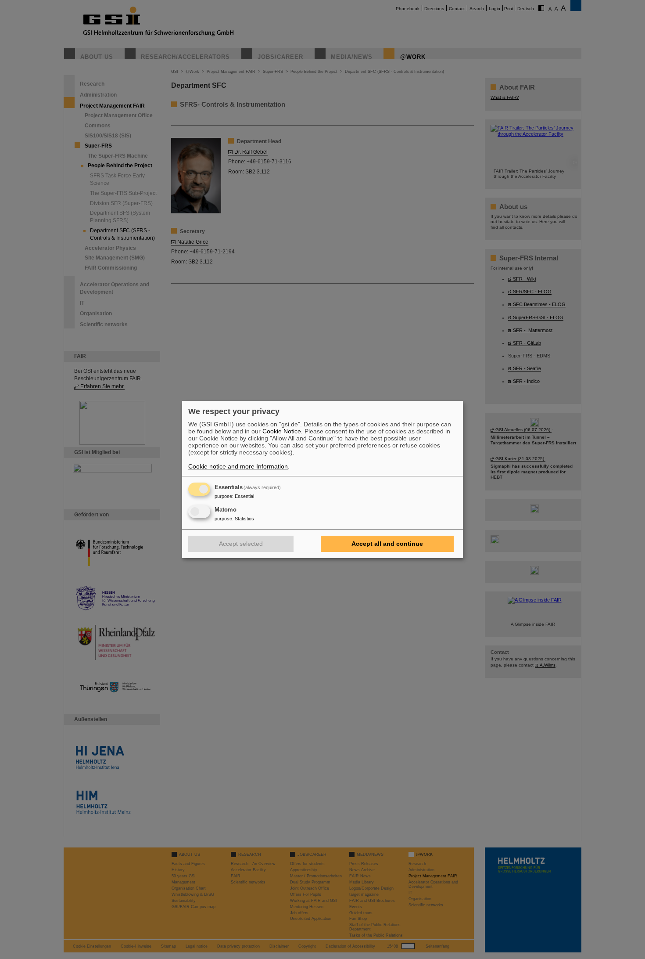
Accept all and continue (387, 543)
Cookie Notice (281, 431)
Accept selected (241, 543)
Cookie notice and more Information (238, 466)
